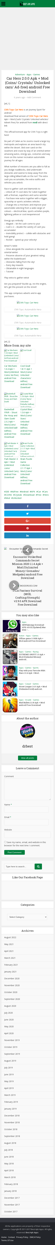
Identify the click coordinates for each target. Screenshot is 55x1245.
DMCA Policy (35, 1237)
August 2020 (10, 1005)
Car (39, 491)
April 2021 (9, 951)
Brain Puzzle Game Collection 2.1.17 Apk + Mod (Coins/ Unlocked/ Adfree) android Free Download (26, 471)
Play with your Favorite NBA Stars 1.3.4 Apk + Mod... (32, 671)
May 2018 (9, 1163)
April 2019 (9, 1088)
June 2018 (9, 1156)
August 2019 (10, 1060)
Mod (8, 498)
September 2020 (12, 999)
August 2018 (10, 1143)
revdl (35, 122)
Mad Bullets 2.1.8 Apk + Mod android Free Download (32, 703)
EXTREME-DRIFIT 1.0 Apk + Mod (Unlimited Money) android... (32, 657)
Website (8, 829)
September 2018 (12, 1136)
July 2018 (8, 1149)
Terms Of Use (7, 1240)
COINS (9, 494)
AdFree (15, 491)
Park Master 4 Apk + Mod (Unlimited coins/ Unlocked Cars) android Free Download (11, 468)
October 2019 (10, 1047)
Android (24, 491)
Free (39, 494)
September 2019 (12, 1053)
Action (21, 635)
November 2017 (12, 1204)
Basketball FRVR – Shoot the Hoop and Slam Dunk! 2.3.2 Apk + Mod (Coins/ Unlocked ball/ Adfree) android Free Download (11, 423)
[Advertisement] (27, 36)
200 (7, 491)
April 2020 (9, 1033)
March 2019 (10, 1095)
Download (29, 494)
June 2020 (9, 1019)
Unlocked (17, 498)
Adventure (20, 74)
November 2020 (12, 985)
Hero (46, 494)
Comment (9, 776)
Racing (35, 652)
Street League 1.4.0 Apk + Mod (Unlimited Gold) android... (33, 687)
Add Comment (34, 97)
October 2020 (10, 992)
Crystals (18, 494)
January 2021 (10, 971)
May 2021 (9, 944)
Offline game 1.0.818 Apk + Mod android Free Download (32, 639)
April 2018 (9, 1170)
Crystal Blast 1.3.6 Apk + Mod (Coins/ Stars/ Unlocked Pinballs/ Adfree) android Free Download (26, 421)
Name (8, 804)
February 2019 (11, 1101)
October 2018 (10, 1129)
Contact (11, 1237)
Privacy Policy (22, 1237)
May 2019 (9, 1081)
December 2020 (12, 978)
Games (36, 74)
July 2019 (8, 1067)
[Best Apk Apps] (27, 3)
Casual (28, 684)
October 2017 (10, 1211)
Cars (46, 491)
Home (4, 1237)
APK (33, 491)
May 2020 (9, 1026)
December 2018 (12, 1115)
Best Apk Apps (32, 1232)
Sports (35, 668)
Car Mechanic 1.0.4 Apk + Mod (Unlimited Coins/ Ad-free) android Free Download (11, 373)
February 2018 (11, 1184)
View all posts (27, 758)
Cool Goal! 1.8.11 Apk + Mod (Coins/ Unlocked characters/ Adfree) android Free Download (26, 376)
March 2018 (10, 1177)
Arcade (28, 700)
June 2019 (9, 1074)
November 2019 (12, 1040)
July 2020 (8, 1012)
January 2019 (10, 1108)
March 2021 (10, 958)
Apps (29, 74)
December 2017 (12, 1197)
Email (7, 817)
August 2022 (10, 937)
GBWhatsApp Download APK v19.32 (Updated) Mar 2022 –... (34, 627)
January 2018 (10, 1191)
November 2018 (12, 1122)
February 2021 (11, 964)
